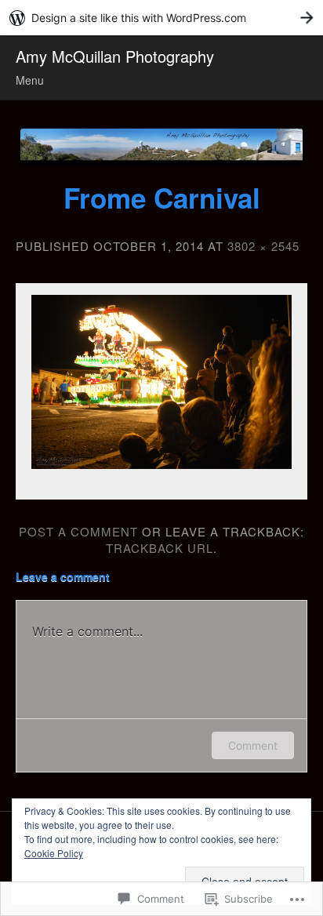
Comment (253, 745)
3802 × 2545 (263, 246)
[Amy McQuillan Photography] (161, 147)
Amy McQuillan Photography (115, 56)
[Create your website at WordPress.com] (161, 17)
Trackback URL (159, 548)
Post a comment (78, 531)
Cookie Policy (53, 853)
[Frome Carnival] (161, 382)
